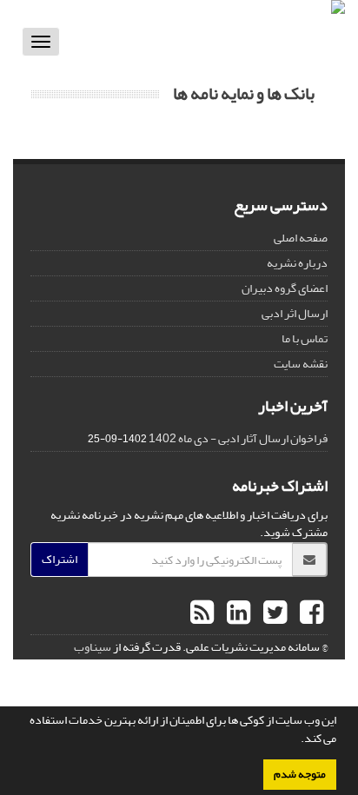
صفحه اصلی (301, 237)
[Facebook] (309, 613)
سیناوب (92, 647)
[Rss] (202, 613)
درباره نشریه (297, 263)
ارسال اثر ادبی (295, 313)
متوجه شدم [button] (300, 774)
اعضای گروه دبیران (285, 288)
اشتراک (59, 559)
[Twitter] (273, 613)
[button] (296, 740)
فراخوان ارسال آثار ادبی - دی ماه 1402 (238, 438)
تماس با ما (305, 338)
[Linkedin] (236, 613)
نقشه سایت (301, 363)
